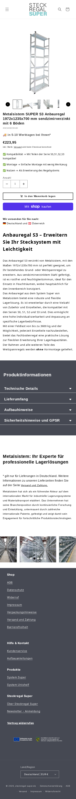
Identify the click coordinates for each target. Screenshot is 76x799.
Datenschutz (15, 590)
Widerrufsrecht (53, 791)
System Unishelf (18, 684)
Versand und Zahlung (21, 619)
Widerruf (13, 597)
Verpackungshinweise (22, 612)
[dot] (31, 558)
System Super (16, 677)
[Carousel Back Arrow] (8, 104)
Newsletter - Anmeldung (23, 711)
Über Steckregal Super (22, 703)
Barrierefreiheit (17, 627)
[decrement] (7, 184)
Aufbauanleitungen (20, 658)
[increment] (24, 184)
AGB (10, 582)
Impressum (14, 604)
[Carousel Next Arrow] (68, 104)
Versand (23, 791)
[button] (7, 9)
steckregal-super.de (25, 786)
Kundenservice (17, 651)
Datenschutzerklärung (51, 786)
